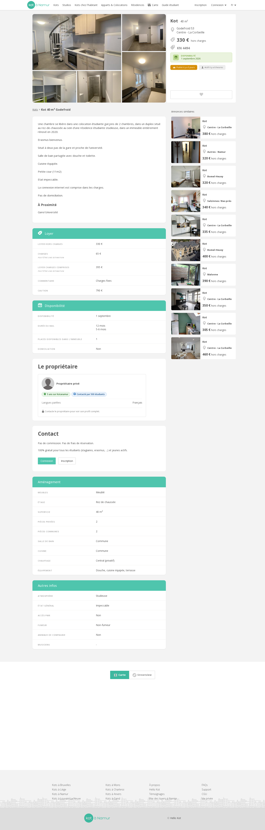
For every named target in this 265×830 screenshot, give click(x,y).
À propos (154, 785)
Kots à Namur (60, 794)
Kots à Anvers (113, 794)
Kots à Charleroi (115, 789)
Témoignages (157, 794)
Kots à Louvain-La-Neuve (66, 798)
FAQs (205, 785)
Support (206, 789)
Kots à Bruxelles (61, 785)
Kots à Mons (113, 785)
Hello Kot (154, 789)
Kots (35, 109)
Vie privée (207, 798)
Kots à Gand (113, 798)
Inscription (201, 5)
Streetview (144, 675)
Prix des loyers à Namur (163, 798)
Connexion (47, 461)
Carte (154, 5)
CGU (204, 794)
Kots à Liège (59, 789)
